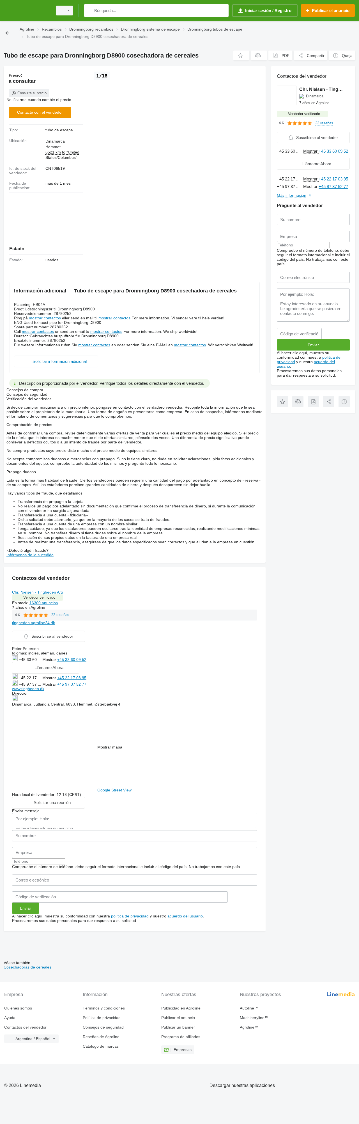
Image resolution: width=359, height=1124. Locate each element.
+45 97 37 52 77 (71, 684)
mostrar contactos (45, 318)
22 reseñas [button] (60, 615)
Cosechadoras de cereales (27, 967)
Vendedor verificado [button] (39, 597)
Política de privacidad (102, 1017)
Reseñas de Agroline (101, 1036)
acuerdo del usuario (185, 916)
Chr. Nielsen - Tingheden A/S (37, 592)
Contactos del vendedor (25, 1027)
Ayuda (9, 1017)
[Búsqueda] (89, 10)
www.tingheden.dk (28, 688)
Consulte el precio (32, 93)
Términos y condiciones (104, 1008)
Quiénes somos (18, 1008)
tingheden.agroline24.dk (33, 623)
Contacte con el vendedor (40, 112)
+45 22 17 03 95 (71, 678)
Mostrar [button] (49, 659)
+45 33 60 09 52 (71, 659)
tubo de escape (59, 130)
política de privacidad (130, 916)
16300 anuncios (43, 603)
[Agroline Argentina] (26, 10)
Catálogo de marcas (101, 1046)
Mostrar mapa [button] (109, 747)
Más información (291, 195)
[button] (241, 55)
